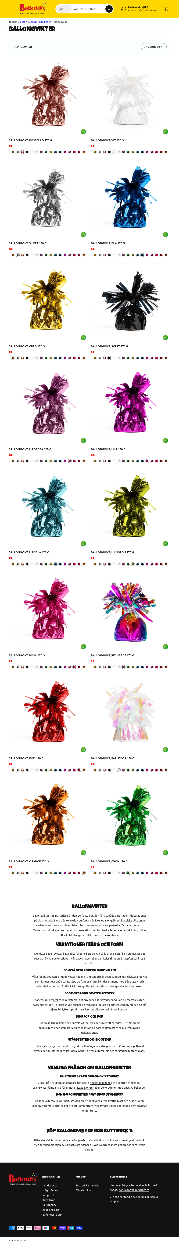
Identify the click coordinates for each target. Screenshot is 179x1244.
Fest (22, 21)
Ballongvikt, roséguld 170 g (30, 140)
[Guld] (13, 152)
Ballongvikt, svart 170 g (109, 346)
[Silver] (18, 152)
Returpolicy (49, 1204)
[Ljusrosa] (70, 152)
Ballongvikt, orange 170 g (29, 861)
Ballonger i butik (52, 1214)
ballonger (114, 986)
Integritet (48, 1195)
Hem (14, 21)
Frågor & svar (50, 1190)
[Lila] (65, 152)
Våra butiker (83, 1190)
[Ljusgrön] (51, 152)
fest (55, 999)
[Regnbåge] (41, 152)
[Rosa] (74, 152)
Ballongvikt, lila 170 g (108, 449)
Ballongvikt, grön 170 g (109, 861)
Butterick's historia (87, 1185)
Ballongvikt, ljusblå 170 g (29, 552)
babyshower (83, 958)
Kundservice (49, 1185)
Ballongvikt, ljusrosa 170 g (30, 449)
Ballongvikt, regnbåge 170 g (112, 655)
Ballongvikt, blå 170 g (108, 243)
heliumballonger (100, 1082)
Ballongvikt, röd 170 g (26, 758)
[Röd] (79, 152)
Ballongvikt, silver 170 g (27, 243)
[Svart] (27, 152)
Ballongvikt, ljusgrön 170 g (112, 552)
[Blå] (60, 152)
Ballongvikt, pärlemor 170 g (112, 758)
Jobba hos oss (50, 1209)
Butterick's (22, 1240)
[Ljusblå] (55, 152)
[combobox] (93, 8)
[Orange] (84, 152)
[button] (11, 8)
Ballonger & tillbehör (39, 21)
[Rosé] (22, 152)
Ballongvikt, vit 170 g (107, 140)
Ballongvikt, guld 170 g (27, 346)
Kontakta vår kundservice (134, 1189)
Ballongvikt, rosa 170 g (27, 655)
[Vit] (32, 152)
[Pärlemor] (37, 152)
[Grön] (46, 152)
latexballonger (85, 1087)
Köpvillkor (48, 1199)
